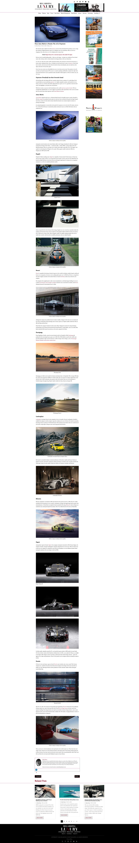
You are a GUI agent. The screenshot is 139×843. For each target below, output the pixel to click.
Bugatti (51, 156)
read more (40, 817)
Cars (51, 45)
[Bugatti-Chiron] (57, 265)
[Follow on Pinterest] (83, 2)
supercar (53, 48)
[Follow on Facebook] (77, 2)
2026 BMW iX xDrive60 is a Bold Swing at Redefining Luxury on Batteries (44, 800)
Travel (51, 13)
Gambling (96, 13)
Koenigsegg (70, 335)
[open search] (99, 13)
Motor (39, 13)
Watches (44, 13)
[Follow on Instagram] (80, 2)
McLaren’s (68, 505)
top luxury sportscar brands (67, 88)
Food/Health (74, 13)
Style (48, 13)
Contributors (69, 833)
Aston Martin (56, 91)
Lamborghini (38, 419)
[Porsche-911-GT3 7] (57, 744)
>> (76, 821)
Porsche (62, 91)
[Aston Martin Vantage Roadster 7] (57, 139)
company (41, 99)
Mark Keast (38, 45)
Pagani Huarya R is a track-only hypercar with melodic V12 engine (59, 54)
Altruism (85, 13)
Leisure (79, 13)
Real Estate (57, 13)
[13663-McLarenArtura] (57, 537)
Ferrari (37, 273)
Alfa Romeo (62, 276)
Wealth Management (65, 13)
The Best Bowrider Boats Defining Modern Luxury (69, 799)
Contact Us (75, 833)
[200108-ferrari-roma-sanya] (57, 315)
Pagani (49, 545)
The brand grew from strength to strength (47, 282)
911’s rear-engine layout (62, 708)
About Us (63, 833)
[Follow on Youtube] (85, 2)
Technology (90, 13)
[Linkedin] (36, 770)
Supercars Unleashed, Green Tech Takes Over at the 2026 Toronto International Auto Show (93, 800)
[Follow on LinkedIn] (88, 2)
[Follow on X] (74, 2)
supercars (71, 63)
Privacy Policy (69, 839)
